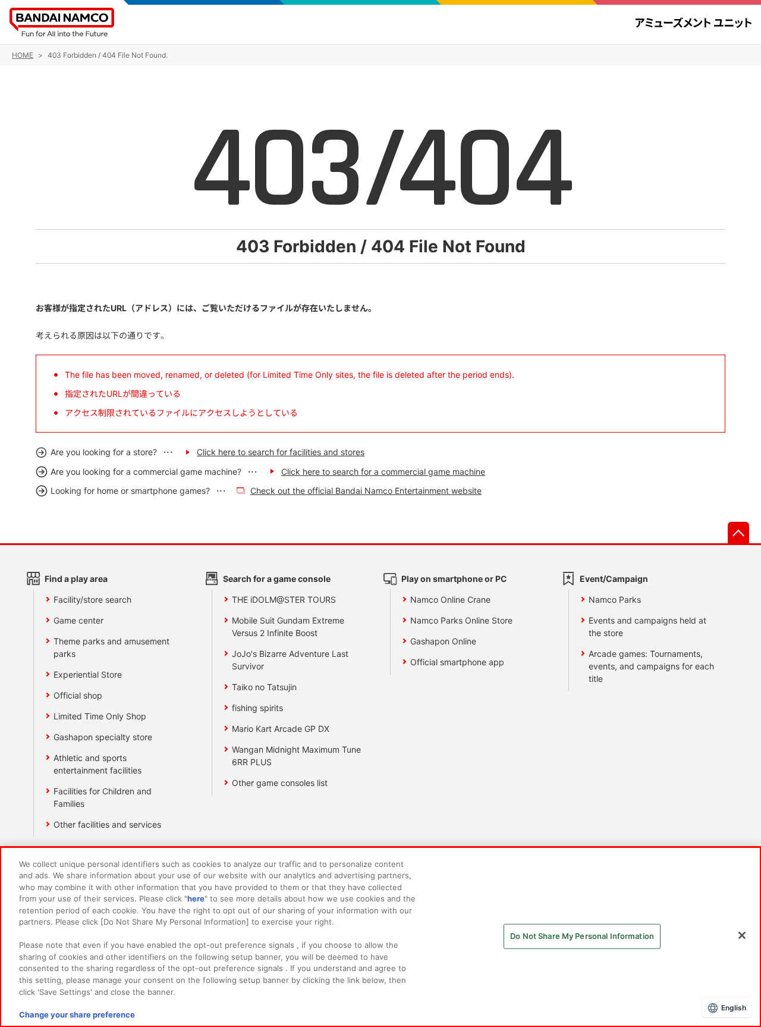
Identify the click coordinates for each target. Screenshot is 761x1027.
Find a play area (76, 579)
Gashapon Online (443, 641)
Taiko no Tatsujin (264, 687)
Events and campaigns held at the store (647, 626)
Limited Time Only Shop (100, 716)
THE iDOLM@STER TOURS (284, 599)
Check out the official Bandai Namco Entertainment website (366, 491)
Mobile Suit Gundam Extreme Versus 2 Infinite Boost (288, 626)
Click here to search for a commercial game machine (383, 471)
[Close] (742, 935)
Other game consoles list (280, 783)
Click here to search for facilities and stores (280, 452)
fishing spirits (257, 708)
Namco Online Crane (450, 599)
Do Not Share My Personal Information (582, 936)
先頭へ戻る (738, 532)
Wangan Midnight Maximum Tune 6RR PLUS (296, 755)
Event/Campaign (614, 579)
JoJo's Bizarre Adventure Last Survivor (290, 660)
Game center (78, 620)
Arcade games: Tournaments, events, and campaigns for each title (651, 666)
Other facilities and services (107, 824)
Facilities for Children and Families (103, 797)
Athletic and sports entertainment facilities (97, 764)
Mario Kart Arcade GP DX (280, 729)
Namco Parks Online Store (461, 620)
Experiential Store (88, 674)
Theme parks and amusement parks (111, 647)
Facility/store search (92, 599)
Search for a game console (277, 579)
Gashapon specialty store (103, 737)
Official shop (78, 695)
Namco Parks (615, 599)
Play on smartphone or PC (454, 579)
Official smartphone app (457, 662)
